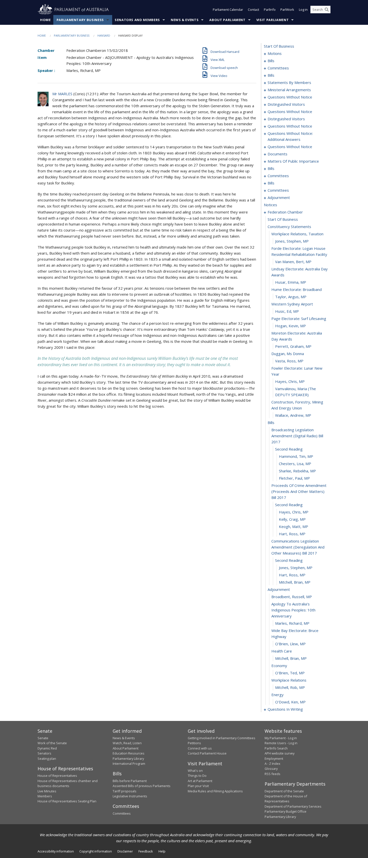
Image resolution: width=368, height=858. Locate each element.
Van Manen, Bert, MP (293, 261)
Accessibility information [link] (56, 851)
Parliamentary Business (80, 20)
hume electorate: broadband (296, 289)
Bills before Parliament (130, 781)
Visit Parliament (272, 20)
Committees (122, 813)
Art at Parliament (200, 781)
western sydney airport (292, 303)
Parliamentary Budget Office (285, 811)
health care (281, 651)
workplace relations (288, 680)
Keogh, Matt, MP (293, 526)
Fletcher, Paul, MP (294, 478)
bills (271, 60)
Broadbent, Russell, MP (291, 596)
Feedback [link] (145, 851)
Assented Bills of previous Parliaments (141, 786)
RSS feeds (272, 774)
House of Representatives (57, 775)
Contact (253, 9)
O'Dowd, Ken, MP (290, 701)
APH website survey (279, 753)
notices (270, 204)
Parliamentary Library (128, 758)
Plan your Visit (198, 786)
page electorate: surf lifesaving (298, 318)
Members (45, 796)
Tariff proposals (124, 791)
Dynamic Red (47, 748)
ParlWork (287, 9)
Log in (303, 9)
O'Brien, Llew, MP (290, 643)
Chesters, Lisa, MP (295, 463)
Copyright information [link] (95, 851)
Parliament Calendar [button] (228, 9)
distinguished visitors (286, 104)
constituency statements (289, 226)
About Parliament (227, 20)
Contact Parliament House (207, 753)
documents (277, 153)
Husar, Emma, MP (290, 282)
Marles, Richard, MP (292, 623)
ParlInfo (270, 9)
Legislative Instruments (130, 796)
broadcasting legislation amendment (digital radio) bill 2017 (297, 435)
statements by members (289, 82)
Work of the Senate (52, 743)
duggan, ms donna (287, 353)
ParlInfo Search (276, 748)
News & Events (185, 20)
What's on (195, 770)
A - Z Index (272, 763)
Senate (43, 738)
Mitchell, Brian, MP (294, 582)
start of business (279, 46)
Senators (44, 753)
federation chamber (285, 211)
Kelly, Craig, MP (292, 519)
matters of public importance (293, 161)
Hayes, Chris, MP (290, 381)
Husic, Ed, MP (287, 311)
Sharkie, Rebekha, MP (297, 470)
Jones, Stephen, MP (292, 241)
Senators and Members (137, 20)
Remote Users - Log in (281, 743)
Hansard (103, 35)
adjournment (279, 197)
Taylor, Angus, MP (290, 296)
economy (279, 665)
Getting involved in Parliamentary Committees (221, 738)
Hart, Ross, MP (292, 533)
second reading (289, 449)
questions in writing (285, 709)
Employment (274, 758)
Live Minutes (47, 791)
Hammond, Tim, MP (296, 456)
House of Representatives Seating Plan (67, 801)
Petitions (194, 743)
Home (45, 20)
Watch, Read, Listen (127, 743)
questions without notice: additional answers (290, 136)
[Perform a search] (326, 9)
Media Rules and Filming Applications (215, 791)
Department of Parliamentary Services (293, 806)
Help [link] (161, 851)
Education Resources (128, 753)
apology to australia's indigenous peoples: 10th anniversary (293, 609)
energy (277, 694)
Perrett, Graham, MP (293, 346)
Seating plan (47, 758)
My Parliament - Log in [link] (281, 738)
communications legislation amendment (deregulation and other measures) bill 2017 (297, 547)
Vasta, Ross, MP (289, 360)
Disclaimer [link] (125, 851)
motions (275, 53)
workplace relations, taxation (297, 233)
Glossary (271, 768)
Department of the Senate (284, 791)
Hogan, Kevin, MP (290, 325)
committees (278, 67)
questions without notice (290, 96)
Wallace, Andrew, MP (293, 415)
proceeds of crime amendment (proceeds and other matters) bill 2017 (298, 491)
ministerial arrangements (289, 89)
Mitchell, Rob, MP (290, 687)
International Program (129, 763)
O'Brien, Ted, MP (290, 672)
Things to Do (197, 775)
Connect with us (200, 748)
